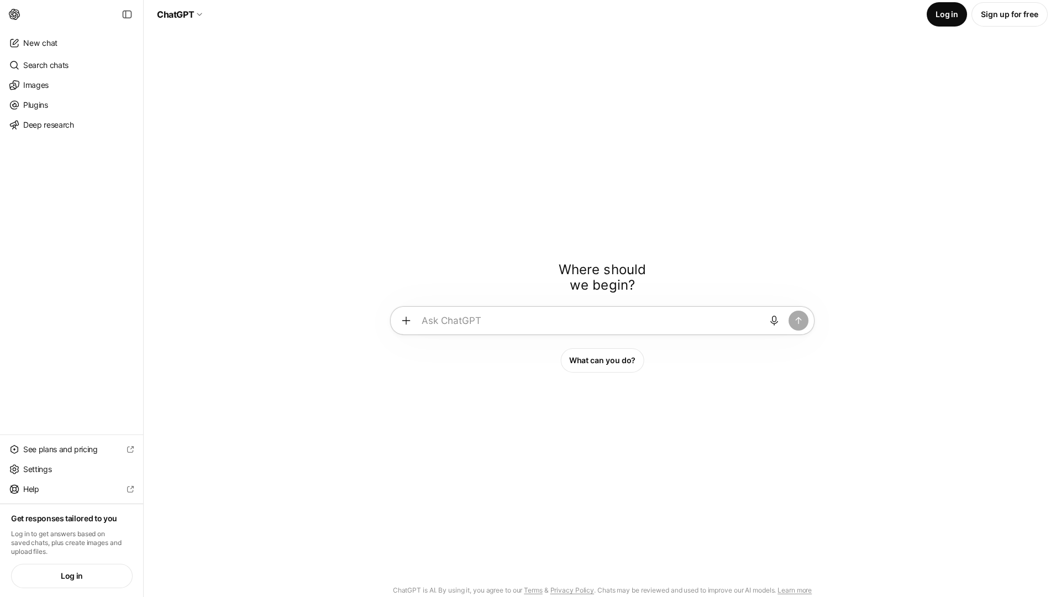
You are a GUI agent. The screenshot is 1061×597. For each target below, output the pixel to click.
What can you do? (602, 360)
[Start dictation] (774, 320)
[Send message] (798, 320)
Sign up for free (1009, 14)
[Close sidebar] (127, 14)
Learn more (795, 590)
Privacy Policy (572, 590)
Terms (533, 590)
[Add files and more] (406, 320)
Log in (72, 575)
